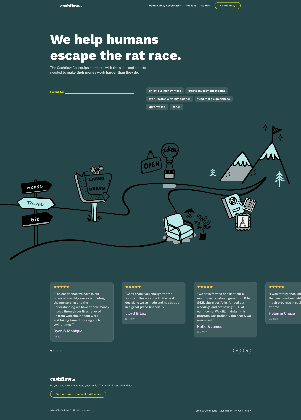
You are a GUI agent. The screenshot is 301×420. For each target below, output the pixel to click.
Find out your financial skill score (78, 394)
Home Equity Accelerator (165, 5)
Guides (205, 5)
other (176, 106)
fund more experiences (213, 98)
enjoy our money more (165, 90)
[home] (71, 6)
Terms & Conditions (205, 410)
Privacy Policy (242, 410)
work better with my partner (169, 98)
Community (227, 5)
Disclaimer (225, 410)
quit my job (157, 106)
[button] (51, 351)
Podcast (191, 5)
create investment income (206, 90)
